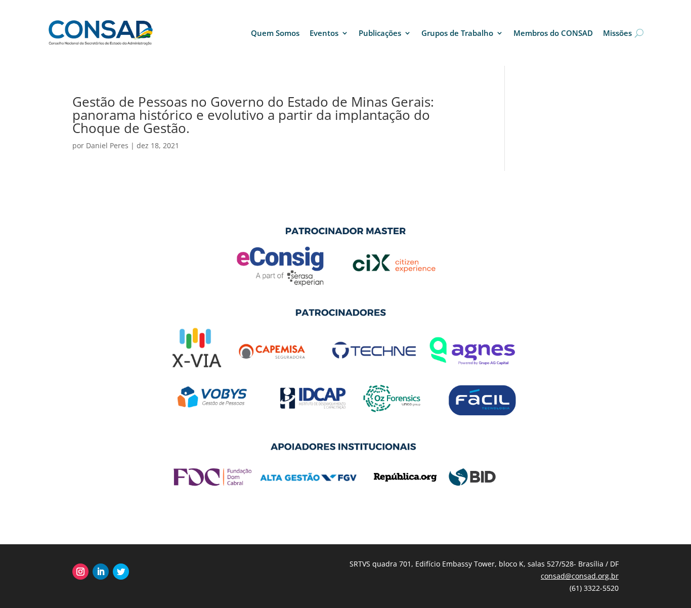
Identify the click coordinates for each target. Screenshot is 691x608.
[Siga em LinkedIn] (101, 571)
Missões (617, 33)
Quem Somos (275, 33)
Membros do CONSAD (553, 33)
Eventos (324, 33)
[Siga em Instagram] (80, 571)
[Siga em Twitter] (121, 571)
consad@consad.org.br (580, 576)
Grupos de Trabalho (457, 33)
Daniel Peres (107, 145)
